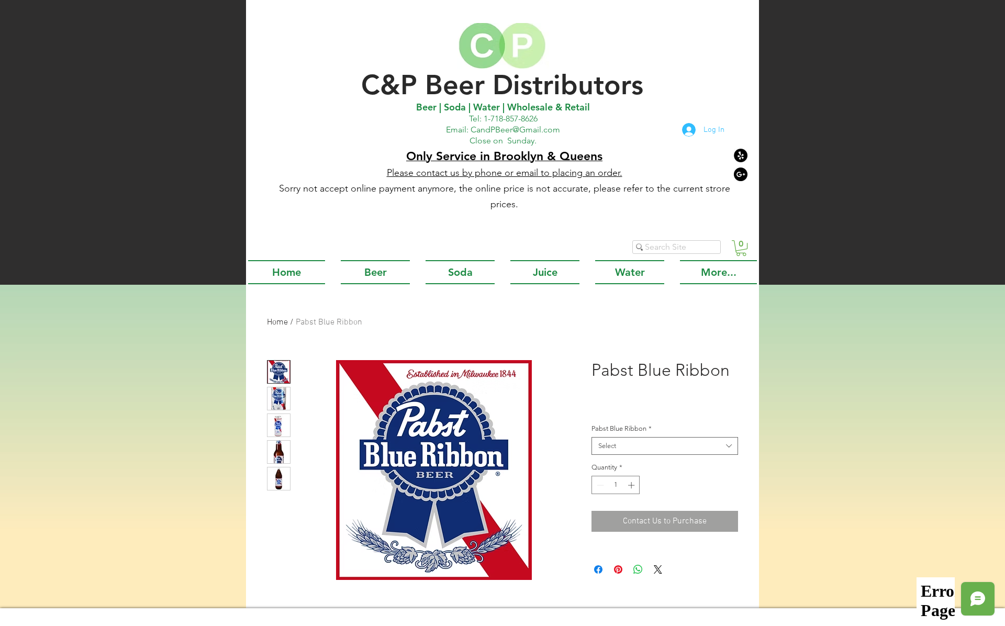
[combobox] (664, 446)
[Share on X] (658, 569)
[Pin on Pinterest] (618, 569)
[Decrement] (599, 485)
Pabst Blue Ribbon (621, 428)
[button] (741, 248)
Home (277, 322)
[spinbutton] (616, 485)
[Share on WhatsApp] (638, 569)
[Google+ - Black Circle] (740, 174)
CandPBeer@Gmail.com (515, 130)
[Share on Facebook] (598, 569)
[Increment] (632, 485)
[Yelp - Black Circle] (740, 155)
